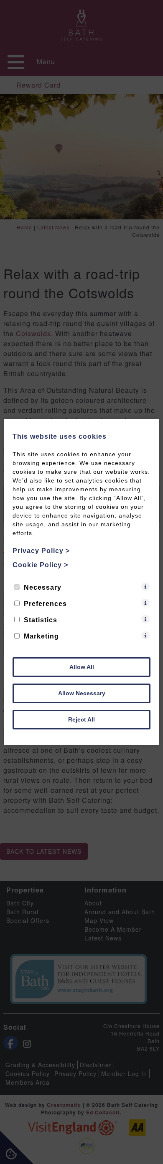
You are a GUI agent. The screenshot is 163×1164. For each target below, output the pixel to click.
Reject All (81, 719)
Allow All (81, 667)
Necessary (42, 587)
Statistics (40, 619)
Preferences (45, 603)
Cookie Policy (40, 564)
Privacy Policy (41, 550)
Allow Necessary (81, 693)
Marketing (41, 636)
